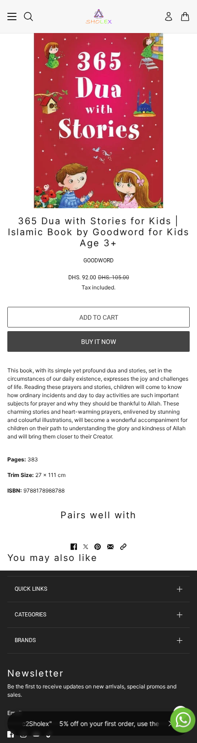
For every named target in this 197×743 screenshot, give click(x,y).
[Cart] (185, 16)
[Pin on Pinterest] (98, 547)
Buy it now (98, 341)
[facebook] (10, 734)
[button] (123, 547)
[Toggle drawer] (11, 16)
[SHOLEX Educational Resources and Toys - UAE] (99, 16)
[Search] (28, 16)
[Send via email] (110, 547)
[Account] (168, 16)
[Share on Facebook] (74, 547)
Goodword (98, 260)
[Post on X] (86, 547)
